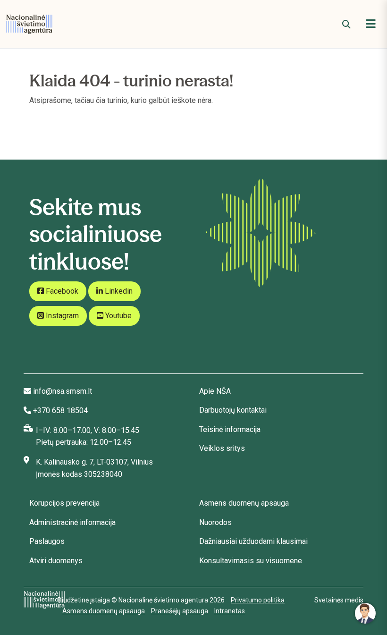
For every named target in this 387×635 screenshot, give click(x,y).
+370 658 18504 (60, 410)
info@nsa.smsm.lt (62, 391)
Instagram (61, 315)
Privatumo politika (258, 600)
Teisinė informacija (230, 429)
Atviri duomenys (56, 560)
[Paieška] (346, 24)
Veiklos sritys (222, 448)
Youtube (117, 315)
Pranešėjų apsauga (179, 611)
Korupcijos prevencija (64, 503)
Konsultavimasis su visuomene (250, 560)
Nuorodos (215, 522)
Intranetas (229, 611)
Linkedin (118, 291)
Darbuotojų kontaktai (233, 410)
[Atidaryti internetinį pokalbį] (365, 613)
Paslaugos (47, 541)
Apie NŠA (215, 391)
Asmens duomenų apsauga (244, 503)
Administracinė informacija (72, 522)
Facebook (61, 291)
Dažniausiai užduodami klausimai (253, 541)
